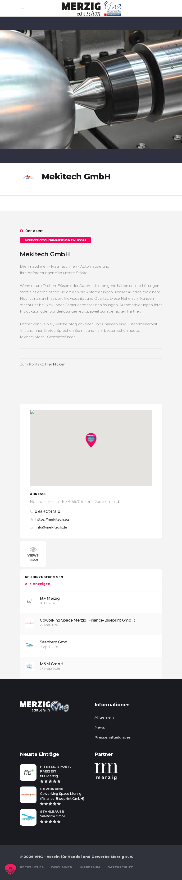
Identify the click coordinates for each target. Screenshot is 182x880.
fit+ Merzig (49, 598)
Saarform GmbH (55, 642)
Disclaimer (61, 867)
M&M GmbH (51, 664)
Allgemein (104, 717)
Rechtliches (32, 867)
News (100, 727)
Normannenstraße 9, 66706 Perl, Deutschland (74, 501)
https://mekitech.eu (52, 519)
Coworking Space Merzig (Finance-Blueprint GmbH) (87, 620)
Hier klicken (55, 364)
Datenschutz (120, 867)
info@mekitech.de (51, 527)
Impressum (90, 867)
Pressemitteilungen (113, 737)
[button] (10, 869)
